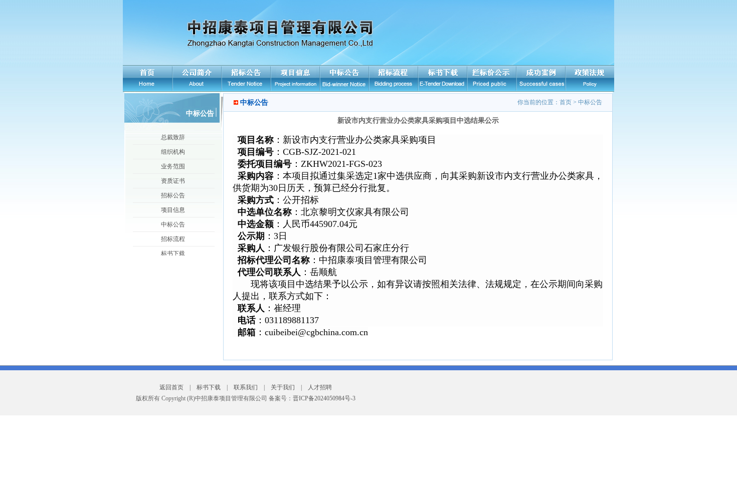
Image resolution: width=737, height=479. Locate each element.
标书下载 (209, 387)
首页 (566, 102)
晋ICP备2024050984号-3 (324, 398)
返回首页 (171, 387)
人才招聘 (320, 387)
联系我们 (246, 387)
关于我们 (283, 387)
